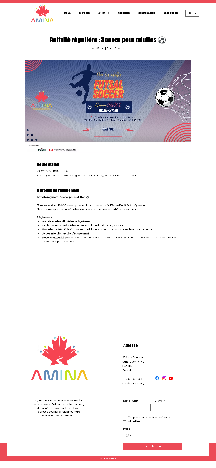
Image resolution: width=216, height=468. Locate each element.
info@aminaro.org (133, 383)
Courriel (160, 401)
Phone (126, 429)
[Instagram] (164, 378)
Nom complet (131, 401)
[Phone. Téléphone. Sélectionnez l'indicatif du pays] (128, 435)
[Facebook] (157, 378)
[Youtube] (170, 378)
